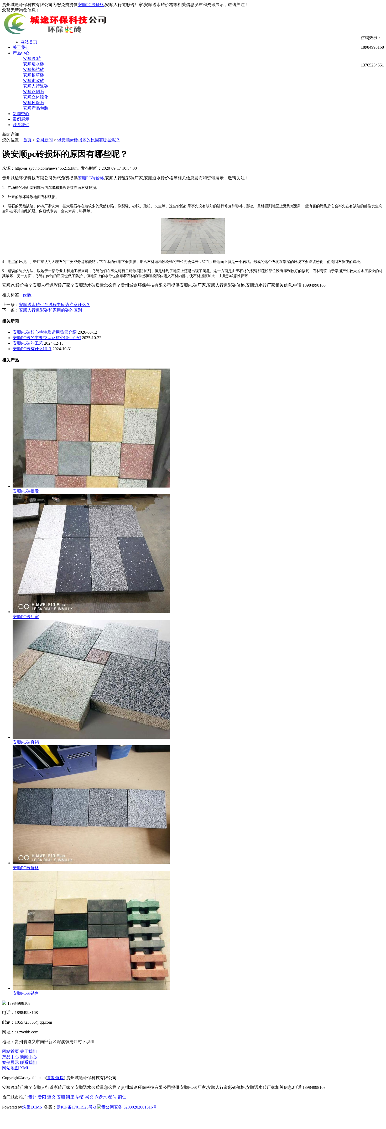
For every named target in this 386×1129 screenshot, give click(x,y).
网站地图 (10, 1068)
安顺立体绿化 (35, 97)
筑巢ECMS (32, 1107)
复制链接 (55, 1077)
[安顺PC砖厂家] (91, 611)
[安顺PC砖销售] (91, 988)
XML (24, 1068)
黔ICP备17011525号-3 (76, 1107)
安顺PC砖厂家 (26, 616)
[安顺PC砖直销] (91, 737)
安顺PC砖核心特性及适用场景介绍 (45, 332)
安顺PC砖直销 (26, 742)
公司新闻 (44, 140)
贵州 (32, 1097)
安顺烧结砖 (33, 69)
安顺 (61, 1097)
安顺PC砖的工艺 (28, 343)
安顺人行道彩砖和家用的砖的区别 (50, 310)
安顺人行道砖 (35, 86)
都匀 (112, 1097)
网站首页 (28, 42)
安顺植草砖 (33, 75)
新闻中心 (21, 113)
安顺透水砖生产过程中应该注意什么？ (54, 304)
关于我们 (21, 47)
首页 (27, 140)
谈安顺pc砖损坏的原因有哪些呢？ (88, 140)
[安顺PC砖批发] (91, 486)
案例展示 (21, 119)
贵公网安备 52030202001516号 (129, 1107)
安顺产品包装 (35, 108)
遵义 (51, 1097)
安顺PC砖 (32, 58)
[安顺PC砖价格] (91, 863)
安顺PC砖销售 (26, 993)
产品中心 (21, 53)
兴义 (89, 1097)
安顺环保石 (33, 102)
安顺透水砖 (33, 64)
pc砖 (27, 295)
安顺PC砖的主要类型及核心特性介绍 (47, 337)
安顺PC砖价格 (91, 4)
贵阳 (42, 1097)
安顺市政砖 (33, 80)
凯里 (70, 1097)
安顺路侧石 (33, 91)
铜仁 (122, 1097)
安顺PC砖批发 (26, 491)
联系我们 (21, 124)
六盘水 (101, 1097)
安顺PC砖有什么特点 (32, 348)
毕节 (80, 1097)
